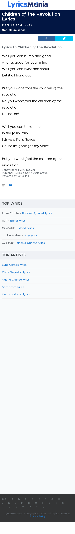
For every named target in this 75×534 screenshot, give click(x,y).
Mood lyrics (26, 228)
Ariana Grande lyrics (16, 280)
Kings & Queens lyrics (30, 243)
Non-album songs (13, 30)
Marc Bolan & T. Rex (17, 24)
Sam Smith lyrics (13, 287)
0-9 (4, 499)
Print (9, 185)
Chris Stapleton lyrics (16, 272)
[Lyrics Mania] (37, 4)
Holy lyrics (31, 235)
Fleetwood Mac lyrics (16, 294)
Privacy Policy (37, 516)
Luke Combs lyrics (14, 265)
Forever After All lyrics (37, 213)
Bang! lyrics (18, 221)
